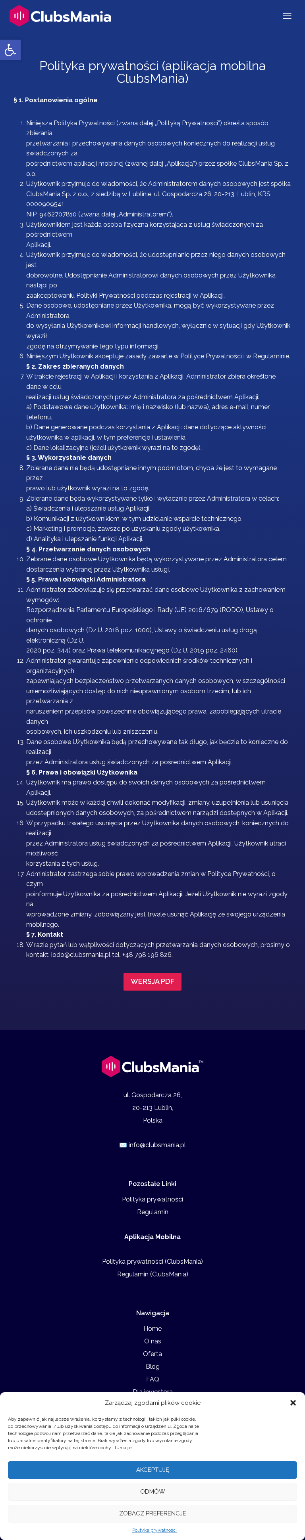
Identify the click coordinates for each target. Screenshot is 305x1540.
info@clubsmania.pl (157, 1145)
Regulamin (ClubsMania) (152, 1274)
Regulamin (152, 1212)
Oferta (152, 1354)
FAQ (152, 1379)
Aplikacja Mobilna (152, 1237)
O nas (152, 1341)
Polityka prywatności (154, 1530)
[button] (10, 50)
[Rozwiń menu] (286, 15)
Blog (153, 1366)
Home (152, 1328)
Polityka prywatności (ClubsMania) (152, 1261)
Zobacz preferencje (152, 1513)
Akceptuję (152, 1469)
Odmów (152, 1491)
